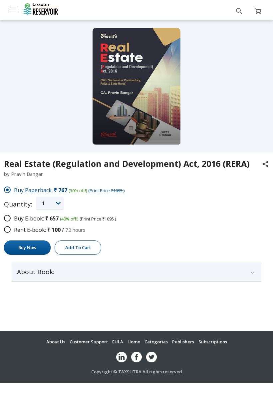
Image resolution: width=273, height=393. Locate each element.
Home (134, 342)
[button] (50, 203)
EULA (117, 342)
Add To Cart (78, 247)
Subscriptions (212, 342)
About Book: (35, 271)
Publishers (183, 342)
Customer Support (89, 342)
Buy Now (27, 247)
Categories (156, 342)
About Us (55, 342)
